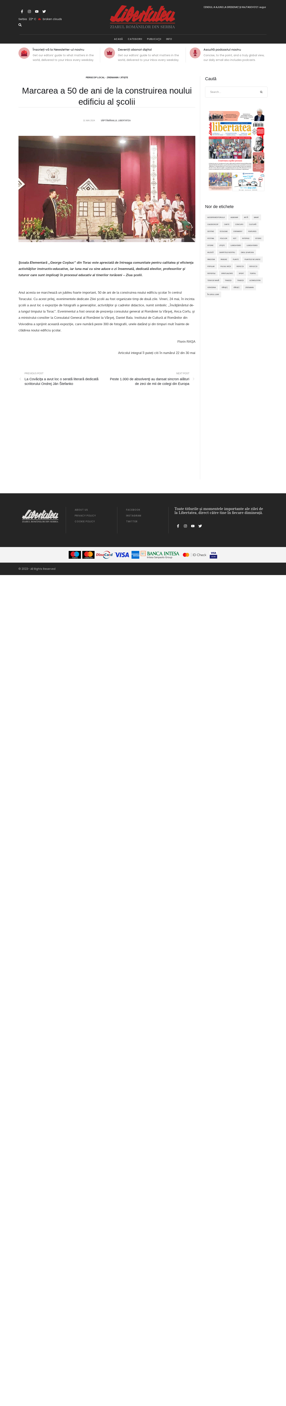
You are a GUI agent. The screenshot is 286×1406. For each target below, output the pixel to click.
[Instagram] (29, 11)
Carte (226, 224)
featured (252, 231)
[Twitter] (44, 11)
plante (236, 259)
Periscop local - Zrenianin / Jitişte (107, 77)
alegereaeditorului (216, 217)
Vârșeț (236, 287)
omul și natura (247, 252)
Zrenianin (249, 287)
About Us (81, 509)
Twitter (132, 521)
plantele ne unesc (253, 259)
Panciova (211, 259)
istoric (258, 238)
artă (246, 217)
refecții (240, 266)
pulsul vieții (225, 266)
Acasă (118, 39)
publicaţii (154, 39)
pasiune (224, 259)
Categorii (135, 39)
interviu (245, 238)
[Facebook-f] (21, 11)
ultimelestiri (255, 280)
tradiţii (228, 280)
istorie (210, 245)
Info (169, 39)
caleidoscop (212, 224)
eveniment (237, 231)
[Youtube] (36, 11)
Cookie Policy (85, 521)
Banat (256, 217)
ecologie (224, 231)
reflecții (253, 266)
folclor (223, 238)
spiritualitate (227, 273)
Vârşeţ (225, 287)
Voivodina (211, 287)
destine (210, 231)
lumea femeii (252, 245)
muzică (210, 252)
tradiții (240, 280)
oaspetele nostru (227, 252)
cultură (252, 224)
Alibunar (234, 217)
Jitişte (222, 245)
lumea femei (236, 245)
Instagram (133, 515)
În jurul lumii (213, 294)
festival (210, 238)
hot (234, 238)
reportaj (211, 273)
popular (211, 266)
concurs (239, 224)
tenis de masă (213, 280)
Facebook (133, 509)
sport (241, 273)
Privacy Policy (85, 515)
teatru (253, 273)
